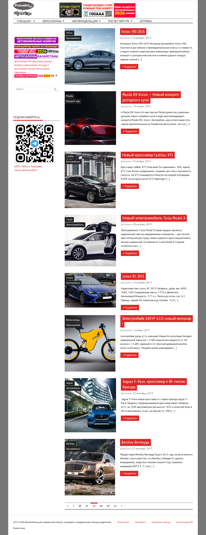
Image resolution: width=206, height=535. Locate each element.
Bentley (70, 443)
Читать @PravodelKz (25, 170)
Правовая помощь (161, 522)
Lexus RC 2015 (133, 276)
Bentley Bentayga (135, 442)
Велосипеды (73, 320)
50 (108, 506)
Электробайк (73, 325)
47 (87, 506)
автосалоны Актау (24, 68)
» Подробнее (129, 66)
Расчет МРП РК (118, 21)
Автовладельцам (85, 21)
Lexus (69, 277)
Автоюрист (140, 522)
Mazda (69, 96)
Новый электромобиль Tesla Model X (153, 218)
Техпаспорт (123, 522)
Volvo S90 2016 (133, 31)
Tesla (69, 219)
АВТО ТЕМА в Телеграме (28, 166)
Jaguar (69, 383)
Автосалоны (51, 21)
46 (80, 506)
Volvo (69, 32)
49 (101, 506)
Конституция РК (184, 522)
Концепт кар (73, 101)
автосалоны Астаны (25, 61)
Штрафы (146, 21)
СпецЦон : (24, 21)
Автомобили (73, 38)
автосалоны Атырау (36, 65)
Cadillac (70, 156)
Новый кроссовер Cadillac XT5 (147, 155)
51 (115, 506)
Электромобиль (75, 224)
